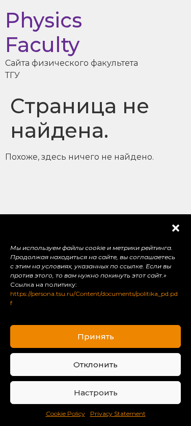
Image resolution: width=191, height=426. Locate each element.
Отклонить (95, 364)
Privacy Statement (118, 413)
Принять (95, 336)
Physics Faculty (43, 32)
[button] (176, 228)
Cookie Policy (65, 413)
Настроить (96, 392)
